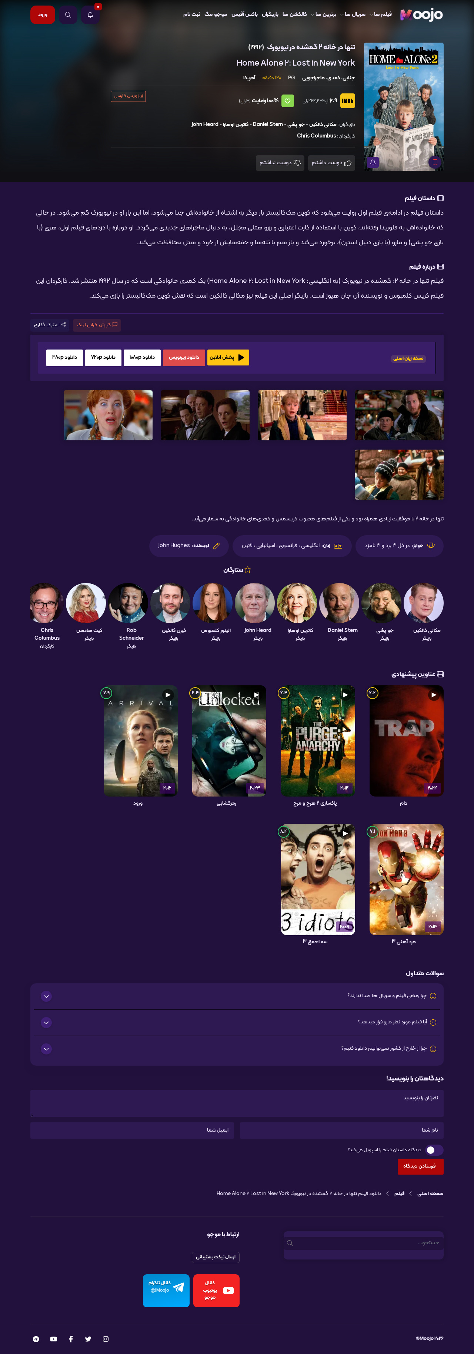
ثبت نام (191, 14)
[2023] (229, 740)
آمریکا (249, 78)
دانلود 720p (103, 357)
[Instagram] (106, 1340)
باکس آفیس (244, 14)
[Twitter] (88, 1340)
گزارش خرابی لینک (94, 325)
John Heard (205, 125)
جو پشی (296, 125)
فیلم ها (383, 14)
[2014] (318, 740)
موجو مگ (215, 14)
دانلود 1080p (142, 357)
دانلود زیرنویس (184, 357)
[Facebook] (71, 1340)
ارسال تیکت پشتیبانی (216, 1257)
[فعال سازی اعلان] (373, 162)
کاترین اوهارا (235, 125)
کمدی (333, 78)
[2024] (407, 740)
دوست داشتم (328, 163)
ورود (42, 15)
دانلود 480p (64, 357)
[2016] (141, 740)
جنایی (349, 78)
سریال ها (355, 14)
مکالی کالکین (323, 125)
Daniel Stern (268, 125)
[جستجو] (68, 15)
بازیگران (270, 14)
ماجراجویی (313, 78)
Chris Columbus (316, 136)
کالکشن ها (295, 14)
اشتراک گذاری (47, 325)
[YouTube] (53, 1340)
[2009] (318, 879)
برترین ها (326, 14)
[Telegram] (36, 1340)
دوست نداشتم (276, 163)
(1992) (256, 48)
